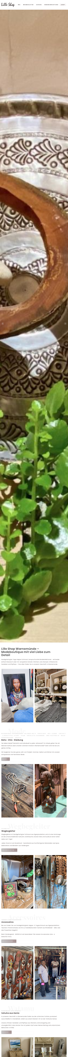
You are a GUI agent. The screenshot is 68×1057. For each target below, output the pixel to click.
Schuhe (39, 4)
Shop (63, 4)
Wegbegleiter (28, 4)
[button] (2, 323)
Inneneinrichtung (51, 4)
